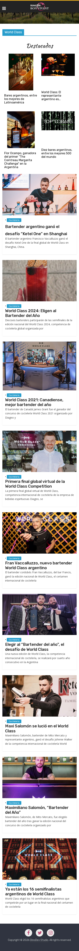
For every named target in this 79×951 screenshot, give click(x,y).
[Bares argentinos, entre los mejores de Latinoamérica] (21, 55)
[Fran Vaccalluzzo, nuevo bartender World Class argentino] (39, 514)
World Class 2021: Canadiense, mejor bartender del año (34, 402)
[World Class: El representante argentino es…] (58, 55)
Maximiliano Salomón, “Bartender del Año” (37, 810)
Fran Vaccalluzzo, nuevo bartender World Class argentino (38, 565)
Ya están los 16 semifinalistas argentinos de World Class (33, 891)
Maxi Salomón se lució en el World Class (36, 728)
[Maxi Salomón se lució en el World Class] (39, 677)
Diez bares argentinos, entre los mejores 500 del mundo (56, 153)
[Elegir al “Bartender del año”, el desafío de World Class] (39, 595)
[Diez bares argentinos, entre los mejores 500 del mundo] (58, 113)
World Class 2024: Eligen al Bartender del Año (30, 313)
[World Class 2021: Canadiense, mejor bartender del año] (39, 343)
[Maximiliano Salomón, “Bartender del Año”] (39, 758)
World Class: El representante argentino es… (51, 95)
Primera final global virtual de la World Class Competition (35, 484)
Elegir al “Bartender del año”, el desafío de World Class (34, 647)
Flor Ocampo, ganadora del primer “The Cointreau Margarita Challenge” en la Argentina (20, 160)
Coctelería (14, 220)
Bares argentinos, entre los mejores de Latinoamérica (20, 99)
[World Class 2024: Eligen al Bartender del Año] (39, 261)
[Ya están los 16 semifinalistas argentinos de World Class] (39, 840)
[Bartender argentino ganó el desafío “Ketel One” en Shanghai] (39, 175)
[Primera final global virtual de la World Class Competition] (39, 432)
